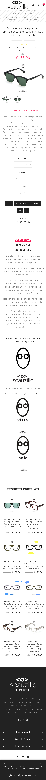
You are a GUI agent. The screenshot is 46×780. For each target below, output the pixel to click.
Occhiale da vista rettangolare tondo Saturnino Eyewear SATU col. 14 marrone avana (12, 646)
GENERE (23, 172)
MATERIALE (23, 158)
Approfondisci (29, 776)
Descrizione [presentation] (23, 239)
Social (23, 218)
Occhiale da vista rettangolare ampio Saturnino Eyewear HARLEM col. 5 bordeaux (34, 524)
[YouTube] (28, 757)
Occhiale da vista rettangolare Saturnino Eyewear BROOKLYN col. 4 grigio (12, 605)
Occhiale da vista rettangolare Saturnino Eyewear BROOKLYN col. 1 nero (34, 565)
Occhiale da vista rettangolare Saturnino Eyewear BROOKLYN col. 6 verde (34, 605)
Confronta (20, 210)
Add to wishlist (26, 210)
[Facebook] (18, 757)
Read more (23, 720)
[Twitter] (23, 757)
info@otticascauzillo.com (32, 394)
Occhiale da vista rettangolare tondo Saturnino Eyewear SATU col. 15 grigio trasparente (34, 646)
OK (14, 776)
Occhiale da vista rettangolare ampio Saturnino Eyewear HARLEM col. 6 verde (12, 565)
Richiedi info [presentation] (23, 249)
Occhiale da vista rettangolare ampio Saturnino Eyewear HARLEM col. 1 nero (12, 522)
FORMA (23, 187)
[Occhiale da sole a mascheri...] (16, 40)
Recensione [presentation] (23, 245)
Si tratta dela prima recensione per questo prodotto (23, 48)
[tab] (23, 240)
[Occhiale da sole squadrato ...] (29, 40)
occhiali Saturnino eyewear (23, 110)
